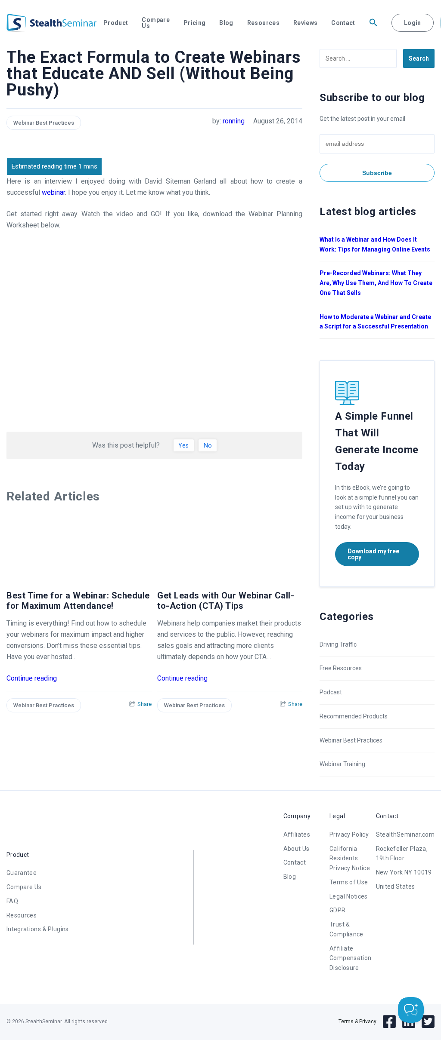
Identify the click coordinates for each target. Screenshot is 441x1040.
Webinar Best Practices (43, 123)
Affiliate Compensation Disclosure (350, 958)
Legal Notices (348, 896)
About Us (296, 848)
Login (412, 22)
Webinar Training (342, 764)
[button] (373, 22)
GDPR (337, 910)
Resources (263, 22)
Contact (343, 22)
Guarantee (21, 872)
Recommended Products (354, 716)
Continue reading (31, 678)
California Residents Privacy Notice (349, 858)
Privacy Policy (349, 834)
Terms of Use (348, 882)
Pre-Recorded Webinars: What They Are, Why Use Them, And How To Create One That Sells (376, 283)
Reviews (305, 22)
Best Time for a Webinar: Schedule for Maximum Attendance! (78, 600)
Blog (226, 22)
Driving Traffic (338, 644)
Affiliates (297, 834)
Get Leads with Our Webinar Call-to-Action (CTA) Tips (225, 600)
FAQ (12, 901)
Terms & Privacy (357, 1022)
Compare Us (155, 22)
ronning (234, 121)
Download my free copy (373, 554)
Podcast (331, 692)
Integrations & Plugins (37, 929)
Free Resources (341, 668)
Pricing (194, 22)
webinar (53, 192)
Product (115, 22)
